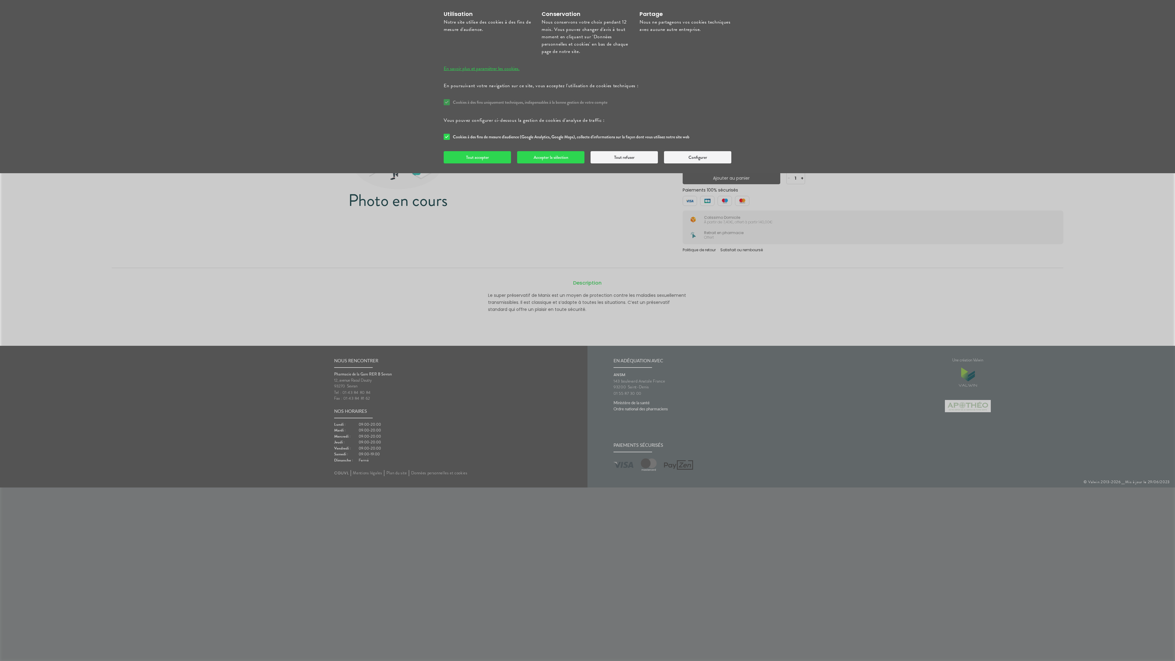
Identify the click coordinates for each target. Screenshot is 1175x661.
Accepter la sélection (551, 157)
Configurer (697, 157)
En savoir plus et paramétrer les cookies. (482, 68)
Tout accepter (477, 157)
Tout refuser (624, 157)
